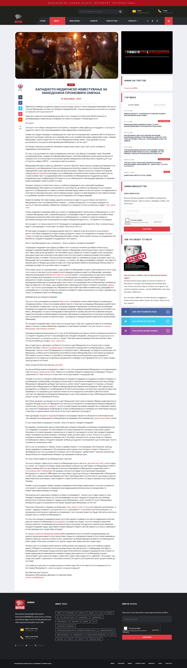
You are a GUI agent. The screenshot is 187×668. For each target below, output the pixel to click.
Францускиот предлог (47, 406)
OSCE (100, 612)
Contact (132, 21)
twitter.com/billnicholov (34, 577)
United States (68, 617)
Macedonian (83, 617)
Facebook (20, 645)
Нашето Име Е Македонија (96, 634)
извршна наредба (39, 173)
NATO (112, 634)
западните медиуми (47, 415)
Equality (81, 639)
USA (94, 621)
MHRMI (59, 612)
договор (58, 365)
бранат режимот (48, 328)
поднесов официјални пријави (47, 533)
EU (58, 617)
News (56, 21)
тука (107, 205)
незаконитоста (59, 277)
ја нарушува (60, 521)
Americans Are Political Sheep (138, 175)
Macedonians (97, 617)
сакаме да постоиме (47, 372)
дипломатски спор (95, 463)
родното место (78, 507)
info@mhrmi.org (143, 12)
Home (42, 21)
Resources (74, 21)
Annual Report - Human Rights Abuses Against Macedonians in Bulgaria (145, 114)
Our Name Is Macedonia (65, 626)
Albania (91, 612)
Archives (121, 663)
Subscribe (147, 229)
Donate (93, 21)
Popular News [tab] (160, 105)
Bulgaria (75, 621)
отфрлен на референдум (51, 348)
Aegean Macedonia (106, 630)
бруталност (65, 301)
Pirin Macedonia (63, 634)
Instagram (40, 645)
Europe (109, 612)
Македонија (77, 634)
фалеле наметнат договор (60, 275)
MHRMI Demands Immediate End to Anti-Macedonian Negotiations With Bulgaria (143, 125)
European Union (95, 639)
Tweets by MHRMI (130, 88)
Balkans (60, 639)
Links (160, 663)
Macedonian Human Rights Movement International (92, 3)
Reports (152, 663)
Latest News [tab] (133, 105)
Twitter (30, 645)
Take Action (112, 21)
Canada (81, 612)
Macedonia (70, 612)
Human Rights (62, 621)
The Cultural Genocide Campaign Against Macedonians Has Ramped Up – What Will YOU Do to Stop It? (146, 164)
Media (130, 663)
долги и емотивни (102, 418)
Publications (140, 663)
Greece (85, 621)
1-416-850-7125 (168, 12)
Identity (71, 639)
